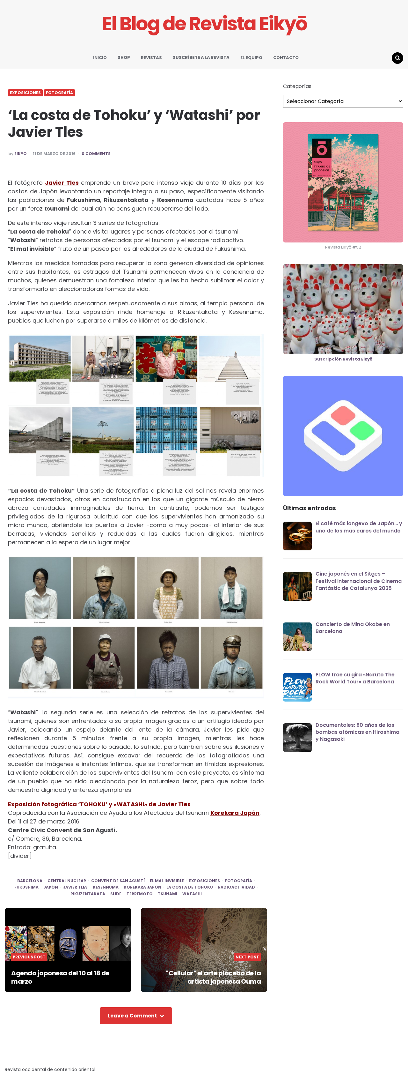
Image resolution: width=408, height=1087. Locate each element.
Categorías (297, 86)
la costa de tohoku (189, 887)
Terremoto (140, 894)
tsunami (167, 894)
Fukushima (26, 887)
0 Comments (96, 154)
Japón (51, 887)
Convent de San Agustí (118, 881)
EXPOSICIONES (25, 93)
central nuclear (66, 881)
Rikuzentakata (87, 894)
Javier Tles (62, 183)
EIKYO (20, 154)
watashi (192, 894)
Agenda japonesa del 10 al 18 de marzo (60, 977)
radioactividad (236, 887)
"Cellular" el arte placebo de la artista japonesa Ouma (213, 977)
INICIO (100, 58)
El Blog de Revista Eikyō (204, 24)
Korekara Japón (234, 813)
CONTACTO (286, 58)
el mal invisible (167, 881)
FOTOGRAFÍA (59, 93)
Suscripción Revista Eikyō (343, 359)
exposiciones (204, 881)
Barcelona (29, 881)
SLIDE (115, 894)
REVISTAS (151, 58)
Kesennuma (106, 887)
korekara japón (142, 887)
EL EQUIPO (251, 58)
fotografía (238, 881)
